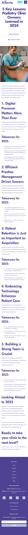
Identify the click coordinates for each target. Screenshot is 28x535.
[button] (25, 2)
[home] (7, 2)
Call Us (19, 2)
